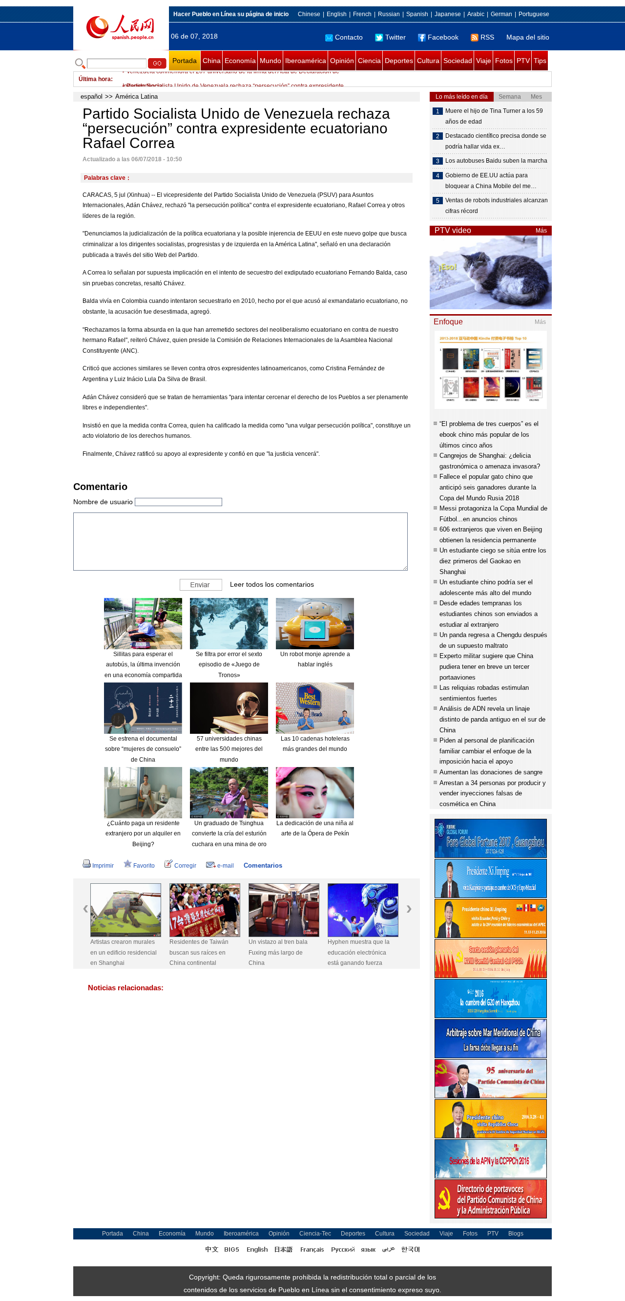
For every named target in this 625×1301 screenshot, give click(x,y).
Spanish (417, 14)
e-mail (225, 865)
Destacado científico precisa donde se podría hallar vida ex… (495, 141)
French (362, 14)
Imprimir (103, 865)
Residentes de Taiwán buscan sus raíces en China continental (199, 952)
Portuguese (534, 14)
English (337, 14)
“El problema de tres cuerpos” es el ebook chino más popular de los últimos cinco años (489, 434)
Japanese (448, 14)
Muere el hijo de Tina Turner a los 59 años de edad (494, 116)
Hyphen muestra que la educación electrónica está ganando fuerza (359, 952)
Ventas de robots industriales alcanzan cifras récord (496, 205)
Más (541, 230)
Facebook (443, 37)
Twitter (395, 37)
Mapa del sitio (527, 37)
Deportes (399, 60)
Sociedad (457, 60)
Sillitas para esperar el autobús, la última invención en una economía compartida (143, 665)
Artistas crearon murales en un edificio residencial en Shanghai (123, 952)
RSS (487, 37)
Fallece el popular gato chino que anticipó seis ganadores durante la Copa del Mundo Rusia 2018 (487, 487)
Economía (240, 60)
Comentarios (263, 865)
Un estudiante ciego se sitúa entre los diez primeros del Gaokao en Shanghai (492, 561)
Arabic (475, 14)
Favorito (144, 865)
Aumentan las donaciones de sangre (490, 772)
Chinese (309, 14)
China (212, 60)
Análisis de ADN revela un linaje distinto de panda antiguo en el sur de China (492, 719)
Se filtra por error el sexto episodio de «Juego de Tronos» (229, 665)
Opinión (342, 60)
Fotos (504, 60)
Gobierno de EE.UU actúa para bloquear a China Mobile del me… (491, 181)
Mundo (270, 60)
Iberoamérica (305, 60)
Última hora (95, 79)
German (501, 14)
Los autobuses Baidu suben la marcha (496, 160)
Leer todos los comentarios (272, 584)
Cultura (428, 60)
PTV (523, 60)
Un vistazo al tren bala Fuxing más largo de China (278, 952)
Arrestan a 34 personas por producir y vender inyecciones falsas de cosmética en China (492, 793)
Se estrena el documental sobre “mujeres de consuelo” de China (143, 749)
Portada (184, 60)
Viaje (483, 60)
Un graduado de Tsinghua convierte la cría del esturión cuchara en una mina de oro (229, 834)
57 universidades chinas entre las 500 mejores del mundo (229, 749)
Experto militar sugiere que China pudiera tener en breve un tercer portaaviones (486, 666)
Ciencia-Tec (315, 1233)
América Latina (136, 96)
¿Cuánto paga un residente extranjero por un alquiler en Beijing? (143, 834)
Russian (389, 14)
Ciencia (369, 60)
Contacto (349, 37)
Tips (540, 60)
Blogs (515, 1233)
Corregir (185, 865)
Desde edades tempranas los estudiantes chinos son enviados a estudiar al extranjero (488, 613)
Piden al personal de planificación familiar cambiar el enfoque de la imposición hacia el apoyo (486, 751)
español (92, 96)
